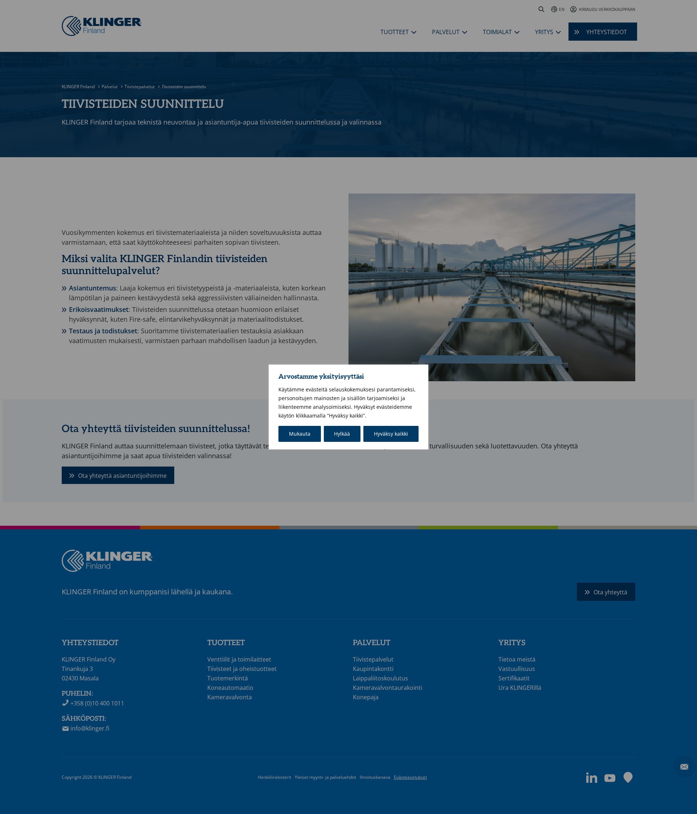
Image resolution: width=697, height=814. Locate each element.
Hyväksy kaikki (391, 433)
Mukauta (299, 433)
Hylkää (342, 433)
